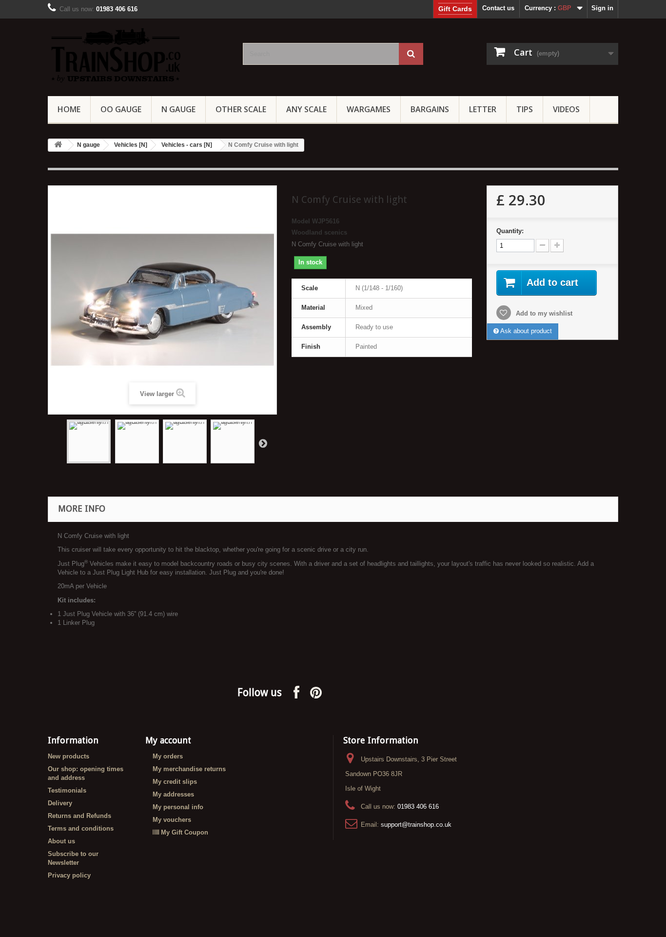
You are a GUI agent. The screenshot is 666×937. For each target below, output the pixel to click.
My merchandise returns (189, 769)
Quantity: (510, 231)
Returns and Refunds (79, 815)
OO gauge (120, 109)
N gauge (88, 144)
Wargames (369, 109)
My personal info (178, 807)
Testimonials (67, 790)
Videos (566, 109)
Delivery (60, 803)
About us (61, 841)
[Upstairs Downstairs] (138, 55)
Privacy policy (69, 875)
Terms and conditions (81, 828)
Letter (482, 109)
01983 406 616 (418, 806)
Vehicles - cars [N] (186, 144)
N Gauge (178, 109)
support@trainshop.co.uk (416, 824)
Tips (524, 109)
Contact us (498, 8)
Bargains (430, 109)
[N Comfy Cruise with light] (88, 441)
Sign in (602, 8)
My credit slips (175, 781)
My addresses (173, 794)
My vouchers (172, 819)
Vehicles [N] (130, 144)
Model (301, 221)
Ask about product (525, 331)
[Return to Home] (58, 145)
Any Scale (306, 109)
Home (69, 109)
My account (168, 740)
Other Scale (240, 109)
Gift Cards (455, 9)
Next (263, 443)
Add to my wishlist (543, 313)
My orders (168, 756)
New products (68, 756)
